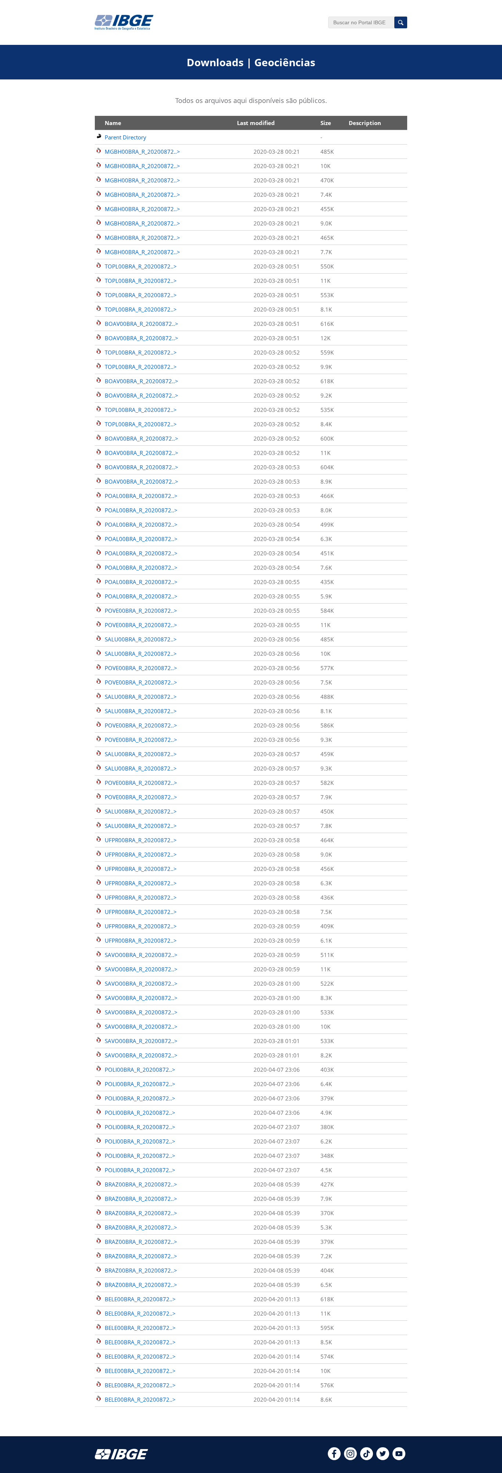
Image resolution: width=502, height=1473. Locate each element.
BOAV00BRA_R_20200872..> (141, 323)
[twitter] (382, 1458)
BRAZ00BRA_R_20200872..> (141, 1184)
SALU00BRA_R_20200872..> (141, 639)
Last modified (256, 123)
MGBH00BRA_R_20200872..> (142, 151)
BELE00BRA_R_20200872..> (140, 1299)
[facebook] (334, 1458)
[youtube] (398, 1458)
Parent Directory (125, 137)
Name (113, 123)
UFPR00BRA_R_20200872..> (141, 840)
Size (325, 123)
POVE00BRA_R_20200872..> (141, 610)
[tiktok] (366, 1458)
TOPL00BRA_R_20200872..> (141, 266)
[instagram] (350, 1458)
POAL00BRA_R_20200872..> (141, 495)
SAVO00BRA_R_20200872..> (141, 954)
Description (365, 123)
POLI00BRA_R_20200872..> (140, 1069)
